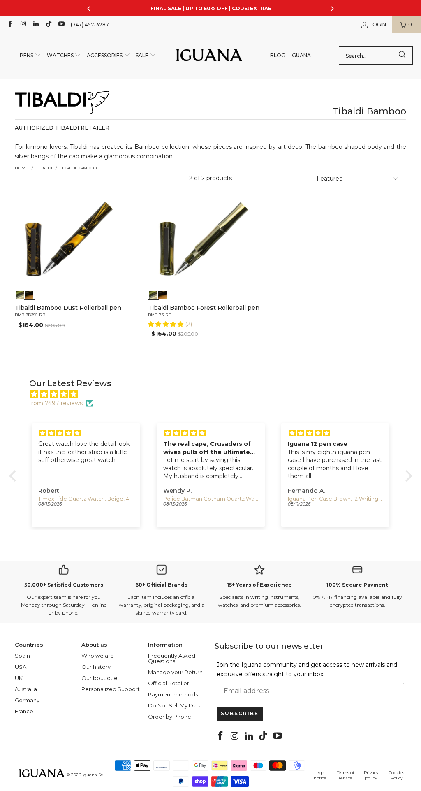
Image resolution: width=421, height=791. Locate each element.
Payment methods (173, 694)
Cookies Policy (396, 775)
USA (20, 666)
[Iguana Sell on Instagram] (22, 24)
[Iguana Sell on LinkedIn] (35, 24)
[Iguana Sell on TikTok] (48, 24)
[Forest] (20, 294)
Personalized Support (110, 689)
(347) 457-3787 (90, 24)
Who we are (97, 655)
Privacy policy (371, 775)
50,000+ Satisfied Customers (63, 585)
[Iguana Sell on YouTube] (61, 24)
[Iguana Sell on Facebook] (9, 24)
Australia (26, 689)
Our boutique (99, 678)
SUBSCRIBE (240, 713)
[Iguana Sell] (209, 55)
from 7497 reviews (56, 403)
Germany (27, 700)
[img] (214, 394)
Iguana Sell (94, 774)
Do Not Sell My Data (175, 705)
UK (19, 678)
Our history (96, 666)
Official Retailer (168, 683)
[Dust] (29, 294)
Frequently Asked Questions (171, 658)
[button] (30, 55)
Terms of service (345, 775)
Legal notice (320, 775)
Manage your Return (175, 672)
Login (378, 24)
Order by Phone (169, 716)
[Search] (402, 55)
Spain (22, 655)
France (24, 711)
